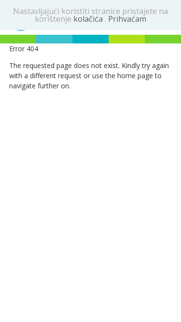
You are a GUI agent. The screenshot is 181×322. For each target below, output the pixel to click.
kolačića (89, 19)
